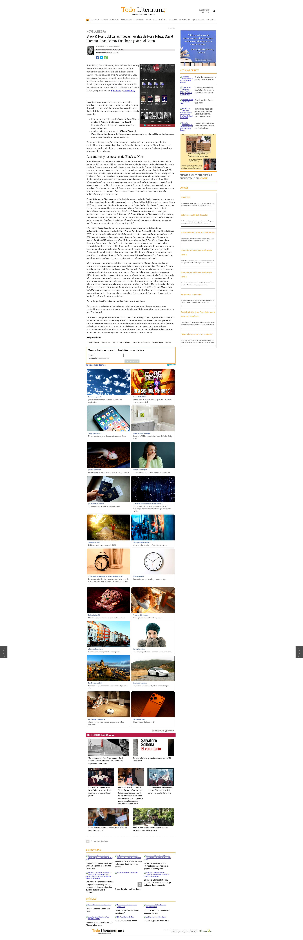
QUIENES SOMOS (198, 20)
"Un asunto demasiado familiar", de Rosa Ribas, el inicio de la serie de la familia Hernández (160, 790)
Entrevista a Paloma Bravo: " (156, 866)
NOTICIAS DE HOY (189, 70)
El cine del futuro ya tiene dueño (127, 889)
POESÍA (148, 20)
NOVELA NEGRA (126, 20)
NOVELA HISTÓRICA (159, 20)
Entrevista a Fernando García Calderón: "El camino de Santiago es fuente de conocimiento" (157, 882)
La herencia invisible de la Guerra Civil (194, 215)
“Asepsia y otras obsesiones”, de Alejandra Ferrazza (99, 923)
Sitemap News (185, 930)
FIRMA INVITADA (184, 20)
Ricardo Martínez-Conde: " (98, 910)
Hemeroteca (193, 930)
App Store (116, 91)
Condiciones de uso (103, 358)
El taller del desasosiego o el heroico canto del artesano (205, 78)
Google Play (129, 91)
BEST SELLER (211, 20)
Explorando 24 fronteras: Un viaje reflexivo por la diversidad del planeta (128, 864)
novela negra (157, 342)
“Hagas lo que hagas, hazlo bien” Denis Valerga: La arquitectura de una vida (99, 866)
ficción (168, 342)
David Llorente (93, 342)
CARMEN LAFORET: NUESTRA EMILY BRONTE (198, 232)
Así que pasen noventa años (191, 294)
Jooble (203, 178)
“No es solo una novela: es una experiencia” (127, 911)
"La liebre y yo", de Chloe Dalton (156, 920)
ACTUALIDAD (95, 20)
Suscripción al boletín (204, 11)
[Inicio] (88, 20)
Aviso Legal (194, 932)
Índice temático (175, 930)
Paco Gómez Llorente (141, 342)
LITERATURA (173, 20)
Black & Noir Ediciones (121, 342)
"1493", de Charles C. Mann (126, 920)
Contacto (166, 930)
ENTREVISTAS (114, 20)
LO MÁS (184, 187)
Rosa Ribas (106, 342)
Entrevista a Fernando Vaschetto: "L (99, 887)
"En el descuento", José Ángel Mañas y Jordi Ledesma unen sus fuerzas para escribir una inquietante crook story (105, 761)
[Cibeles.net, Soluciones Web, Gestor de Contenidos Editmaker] (205, 931)
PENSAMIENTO (139, 20)
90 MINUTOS (185, 197)
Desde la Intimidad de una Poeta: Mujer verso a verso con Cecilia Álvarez (204, 126)
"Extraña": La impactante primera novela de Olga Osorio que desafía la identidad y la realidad (204, 112)
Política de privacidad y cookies (181, 932)
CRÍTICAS (104, 20)
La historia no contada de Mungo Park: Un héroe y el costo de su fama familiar (204, 90)
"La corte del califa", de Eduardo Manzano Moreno (157, 911)
